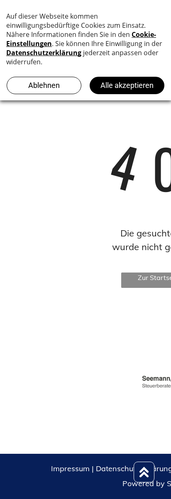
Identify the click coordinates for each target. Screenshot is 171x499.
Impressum (70, 468)
